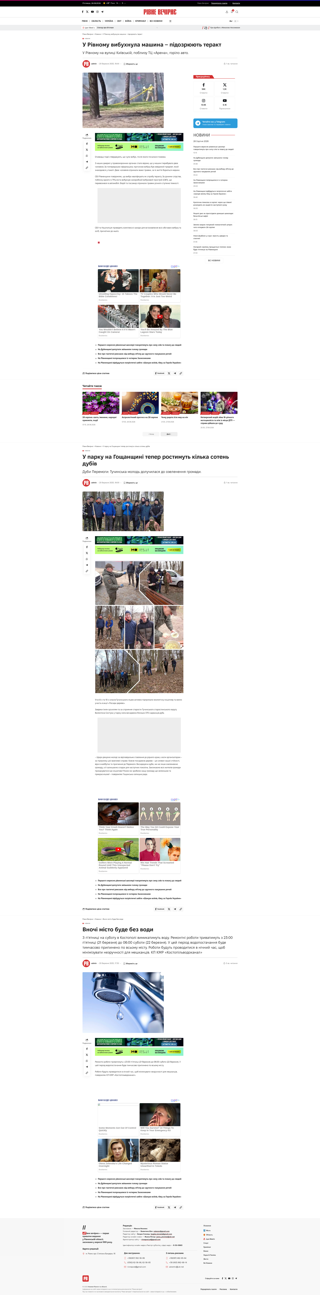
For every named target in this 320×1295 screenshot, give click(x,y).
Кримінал (205, 413)
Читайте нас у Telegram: (213, 122)
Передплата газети (219, 3)
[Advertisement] (140, 205)
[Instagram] (203, 104)
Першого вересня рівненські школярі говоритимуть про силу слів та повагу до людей (139, 345)
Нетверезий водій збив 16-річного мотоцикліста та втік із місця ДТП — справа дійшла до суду (218, 420)
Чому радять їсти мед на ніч (174, 417)
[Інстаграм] (97, 12)
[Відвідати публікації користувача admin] (86, 64)
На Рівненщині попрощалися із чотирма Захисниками (124, 358)
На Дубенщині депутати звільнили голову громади (122, 349)
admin (94, 64)
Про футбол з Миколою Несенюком (225, 28)
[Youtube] (224, 104)
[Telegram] (102, 12)
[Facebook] (203, 88)
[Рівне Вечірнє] (85, 1278)
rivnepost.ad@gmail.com (150, 1239)
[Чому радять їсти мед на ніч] (179, 403)
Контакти (236, 3)
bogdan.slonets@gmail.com (161, 1234)
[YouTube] (92, 12)
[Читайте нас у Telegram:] (197, 123)
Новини (87, 38)
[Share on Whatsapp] (87, 156)
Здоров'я (166, 413)
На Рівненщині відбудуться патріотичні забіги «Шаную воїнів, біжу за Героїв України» (139, 363)
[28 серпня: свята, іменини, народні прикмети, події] (100, 403)
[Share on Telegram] (87, 162)
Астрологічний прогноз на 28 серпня (140, 417)
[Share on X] (87, 150)
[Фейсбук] (82, 12)
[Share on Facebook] (87, 144)
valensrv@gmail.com (162, 1231)
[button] (227, 12)
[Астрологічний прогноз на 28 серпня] (140, 403)
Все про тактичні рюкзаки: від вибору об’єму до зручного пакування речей (135, 354)
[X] (87, 12)
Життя (86, 413)
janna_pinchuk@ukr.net (165, 1237)
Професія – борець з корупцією (110, 28)
